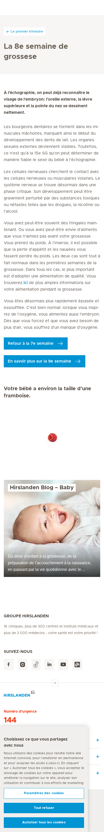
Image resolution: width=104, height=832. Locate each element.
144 (10, 720)
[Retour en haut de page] (55, 683)
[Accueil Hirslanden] (52, 695)
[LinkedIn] (49, 664)
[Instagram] (23, 664)
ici (25, 283)
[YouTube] (63, 664)
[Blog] (77, 664)
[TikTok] (36, 664)
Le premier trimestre (27, 31)
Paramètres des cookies (44, 793)
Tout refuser (44, 808)
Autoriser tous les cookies (43, 822)
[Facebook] (9, 664)
